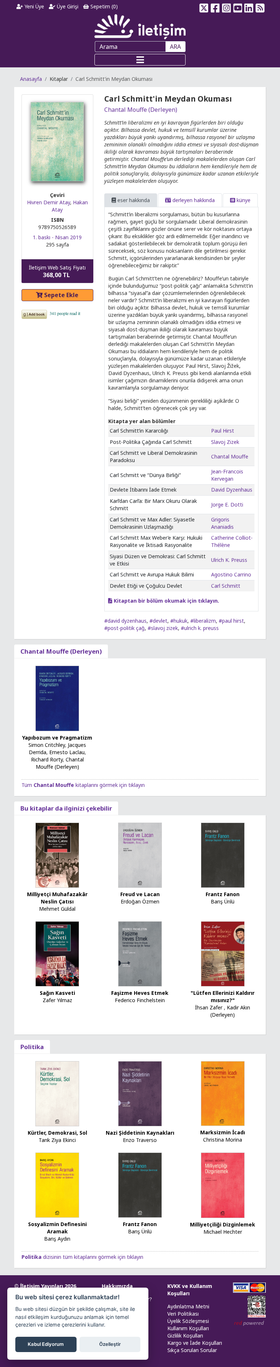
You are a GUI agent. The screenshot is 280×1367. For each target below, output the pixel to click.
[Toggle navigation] (140, 60)
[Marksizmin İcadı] (223, 1093)
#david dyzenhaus (125, 620)
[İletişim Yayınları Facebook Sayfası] (215, 6)
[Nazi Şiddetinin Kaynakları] (140, 1093)
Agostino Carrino (231, 574)
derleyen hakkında (193, 200)
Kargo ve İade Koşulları (194, 1342)
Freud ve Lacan (140, 894)
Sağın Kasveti (57, 992)
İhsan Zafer (208, 1007)
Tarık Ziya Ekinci (57, 1139)
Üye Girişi (66, 6)
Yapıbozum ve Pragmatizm (57, 737)
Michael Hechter (222, 1231)
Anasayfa (31, 78)
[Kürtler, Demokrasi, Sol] (57, 1093)
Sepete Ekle (60, 295)
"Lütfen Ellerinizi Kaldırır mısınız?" (222, 996)
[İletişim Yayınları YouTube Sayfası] (237, 6)
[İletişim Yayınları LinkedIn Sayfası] (248, 6)
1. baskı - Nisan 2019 (57, 237)
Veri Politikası (183, 1313)
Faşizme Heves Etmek (139, 992)
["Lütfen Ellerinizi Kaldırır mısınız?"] (223, 953)
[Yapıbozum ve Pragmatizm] (57, 697)
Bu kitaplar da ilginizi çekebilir (66, 808)
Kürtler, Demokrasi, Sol (57, 1132)
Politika (32, 1047)
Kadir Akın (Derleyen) (230, 1011)
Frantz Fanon (223, 894)
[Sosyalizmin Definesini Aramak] (57, 1184)
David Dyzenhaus (231, 489)
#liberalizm (203, 620)
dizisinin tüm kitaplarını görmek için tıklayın (82, 1256)
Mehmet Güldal (57, 908)
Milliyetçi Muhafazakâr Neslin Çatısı (57, 898)
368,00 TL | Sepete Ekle (240, 1339)
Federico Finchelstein (140, 1000)
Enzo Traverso (140, 1139)
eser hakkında (133, 200)
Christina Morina (222, 1139)
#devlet (158, 620)
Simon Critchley (46, 744)
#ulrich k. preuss (200, 628)
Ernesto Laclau (67, 752)
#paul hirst (231, 620)
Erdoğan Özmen (140, 901)
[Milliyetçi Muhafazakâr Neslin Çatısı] (57, 854)
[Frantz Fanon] (223, 854)
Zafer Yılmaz (57, 1000)
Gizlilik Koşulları (185, 1335)
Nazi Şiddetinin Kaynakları (140, 1132)
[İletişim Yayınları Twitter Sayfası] (204, 6)
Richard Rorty (47, 759)
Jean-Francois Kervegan (227, 475)
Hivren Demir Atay (48, 202)
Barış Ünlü (222, 901)
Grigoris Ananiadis (222, 523)
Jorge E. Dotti (227, 504)
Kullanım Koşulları (188, 1328)
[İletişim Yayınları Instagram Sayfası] (226, 6)
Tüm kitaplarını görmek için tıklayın (83, 784)
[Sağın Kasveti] (57, 953)
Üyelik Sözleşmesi (188, 1320)
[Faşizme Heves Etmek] (140, 953)
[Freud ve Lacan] (140, 854)
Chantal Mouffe (229, 456)
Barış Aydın (57, 1238)
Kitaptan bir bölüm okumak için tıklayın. (165, 600)
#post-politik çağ (124, 628)
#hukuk (178, 620)
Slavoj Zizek (225, 441)
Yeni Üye (33, 6)
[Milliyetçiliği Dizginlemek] (223, 1184)
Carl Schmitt (225, 585)
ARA (175, 47)
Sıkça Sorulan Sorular (192, 1350)
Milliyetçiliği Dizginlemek (222, 1224)
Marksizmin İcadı (222, 1132)
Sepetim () (103, 6)
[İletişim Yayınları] (140, 26)
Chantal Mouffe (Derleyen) (140, 110)
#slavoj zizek (163, 628)
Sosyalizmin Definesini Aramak (57, 1228)
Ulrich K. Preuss (229, 559)
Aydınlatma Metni (188, 1306)
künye (242, 200)
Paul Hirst (222, 430)
